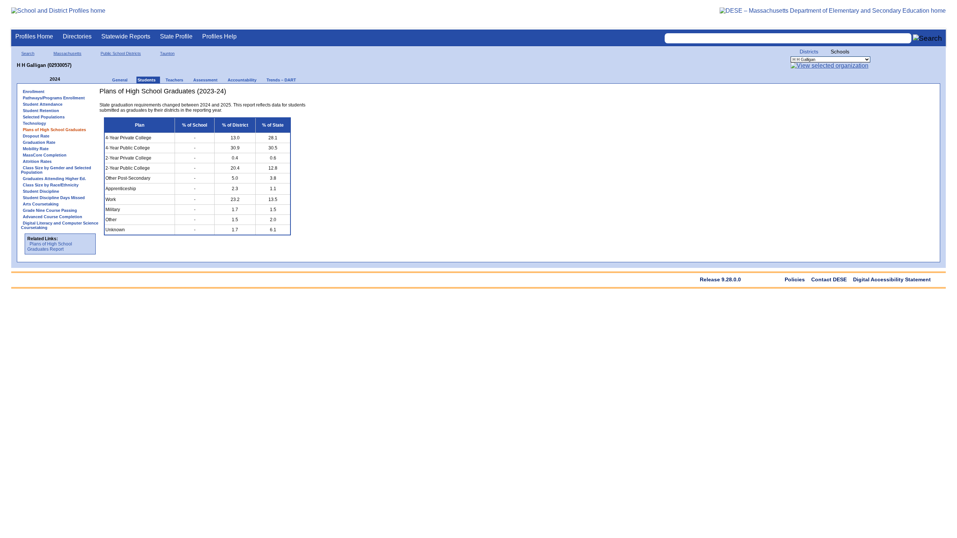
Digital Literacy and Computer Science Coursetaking (59, 225)
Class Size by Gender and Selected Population (56, 170)
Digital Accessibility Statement (892, 279)
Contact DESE (829, 279)
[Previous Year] (44, 79)
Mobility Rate (36, 148)
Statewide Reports (125, 36)
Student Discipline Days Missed (54, 197)
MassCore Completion (45, 155)
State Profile (176, 36)
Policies (795, 279)
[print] (276, 94)
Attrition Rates (37, 161)
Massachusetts (67, 53)
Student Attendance (42, 104)
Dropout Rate (36, 136)
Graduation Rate (39, 142)
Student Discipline (41, 191)
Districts (809, 52)
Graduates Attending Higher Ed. (54, 178)
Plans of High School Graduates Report (49, 246)
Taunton (167, 53)
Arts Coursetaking (41, 204)
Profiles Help (219, 36)
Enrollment (33, 91)
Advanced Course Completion (52, 216)
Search (27, 53)
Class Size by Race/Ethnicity (51, 185)
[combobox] (788, 38)
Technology (34, 123)
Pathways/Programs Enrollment (54, 98)
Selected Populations (44, 117)
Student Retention (41, 110)
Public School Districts (121, 53)
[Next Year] (70, 79)
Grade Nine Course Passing (50, 210)
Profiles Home (34, 36)
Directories (77, 36)
